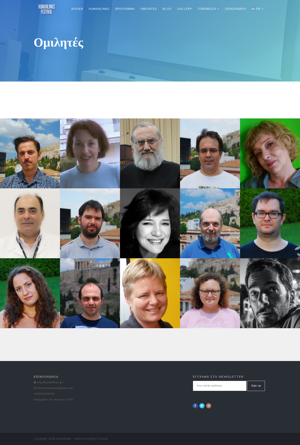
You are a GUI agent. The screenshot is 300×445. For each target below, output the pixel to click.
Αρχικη (77, 9)
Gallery (184, 9)
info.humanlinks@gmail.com (54, 388)
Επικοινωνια (235, 9)
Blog (167, 9)
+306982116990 (44, 394)
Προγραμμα (125, 9)
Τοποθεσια (207, 9)
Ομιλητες (148, 9)
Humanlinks (99, 9)
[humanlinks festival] (46, 5)
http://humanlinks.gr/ (49, 382)
